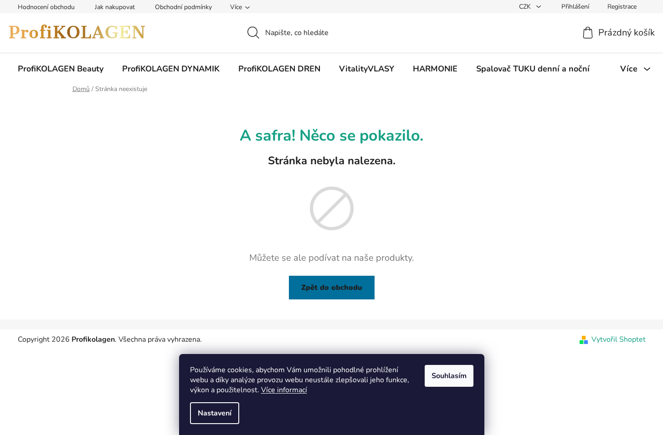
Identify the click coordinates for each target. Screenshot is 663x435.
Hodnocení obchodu (46, 7)
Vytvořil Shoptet (618, 339)
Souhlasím (449, 376)
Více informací (284, 390)
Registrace (622, 6)
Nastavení (214, 413)
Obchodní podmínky (183, 7)
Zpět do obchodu (331, 288)
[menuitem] (61, 68)
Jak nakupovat (115, 7)
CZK (526, 6)
